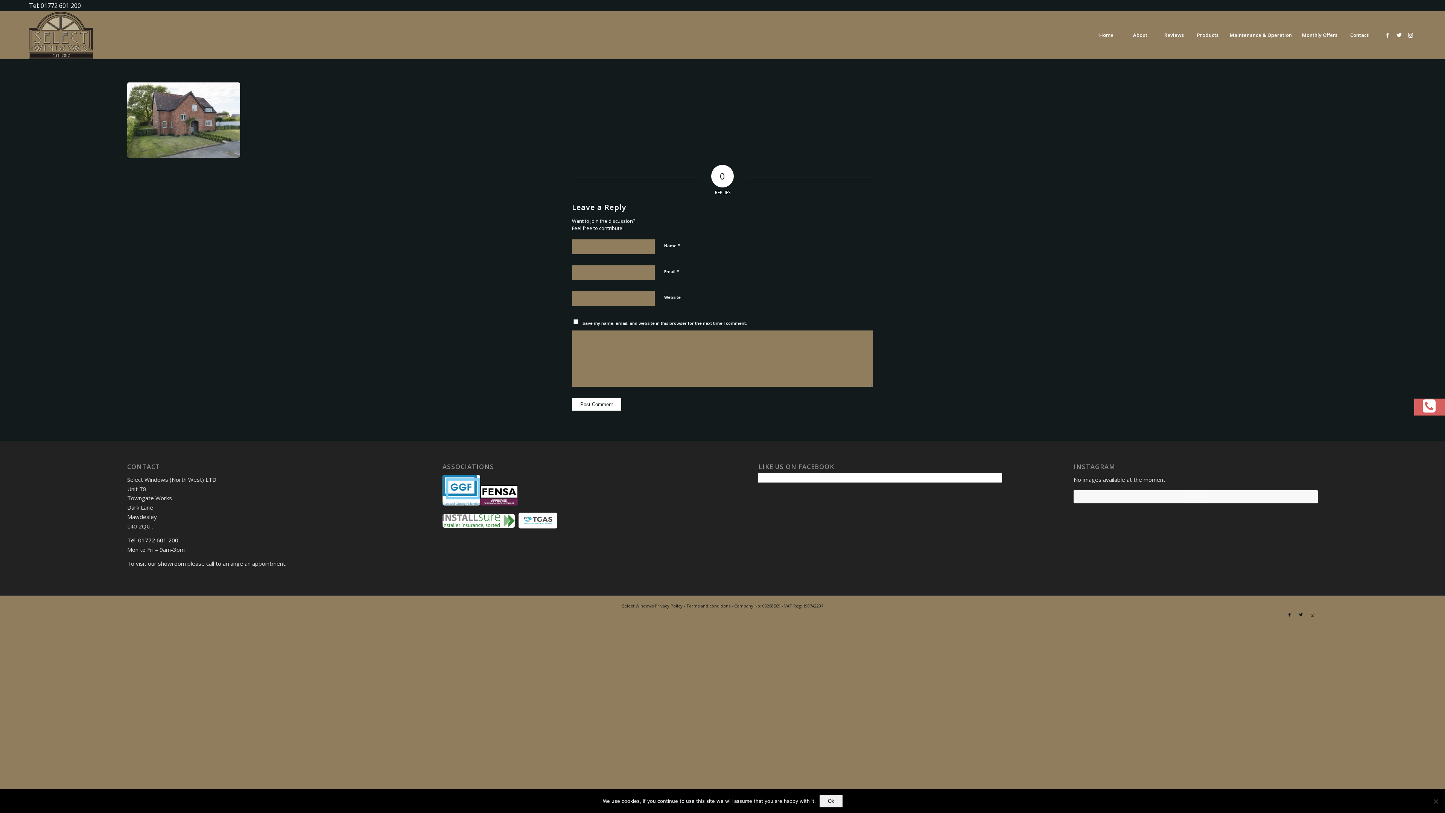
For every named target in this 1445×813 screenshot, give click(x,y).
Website (672, 297)
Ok (831, 801)
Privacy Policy (669, 606)
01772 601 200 (158, 540)
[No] (1435, 801)
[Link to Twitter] (1399, 35)
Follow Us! (1196, 496)
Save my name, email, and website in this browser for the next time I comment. (665, 323)
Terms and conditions (708, 606)
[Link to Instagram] (1410, 35)
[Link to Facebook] (1387, 35)
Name (672, 245)
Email (671, 271)
